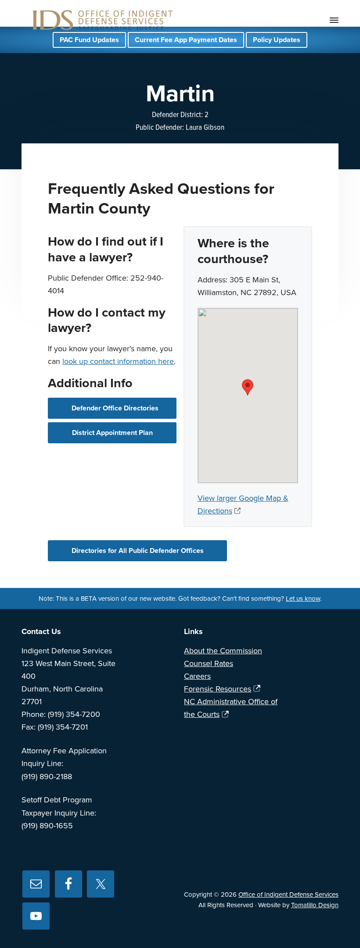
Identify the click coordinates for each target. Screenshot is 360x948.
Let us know (303, 598)
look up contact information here (118, 361)
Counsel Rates (208, 663)
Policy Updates (276, 40)
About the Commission (223, 651)
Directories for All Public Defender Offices (138, 550)
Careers (197, 676)
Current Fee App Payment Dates (186, 40)
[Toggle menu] (334, 20)
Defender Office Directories (115, 408)
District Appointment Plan (112, 432)
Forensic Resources (217, 689)
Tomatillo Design (314, 905)
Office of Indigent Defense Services (288, 894)
